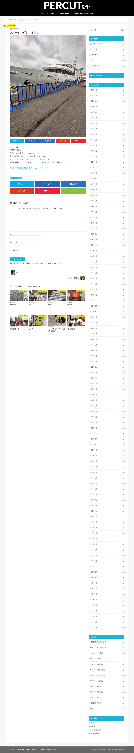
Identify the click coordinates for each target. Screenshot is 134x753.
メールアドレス (15, 242)
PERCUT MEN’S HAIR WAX (84, 13)
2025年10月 (94, 112)
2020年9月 (93, 450)
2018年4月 (93, 611)
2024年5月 (93, 206)
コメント (12, 212)
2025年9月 (93, 118)
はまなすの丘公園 (96, 44)
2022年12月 (94, 300)
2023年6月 (93, 267)
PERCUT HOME (65, 13)
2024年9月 (93, 184)
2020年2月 (93, 489)
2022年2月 (93, 356)
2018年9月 (93, 583)
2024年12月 (94, 167)
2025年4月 (93, 145)
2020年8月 (93, 455)
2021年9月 (93, 383)
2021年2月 (93, 422)
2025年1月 (93, 162)
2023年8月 (93, 256)
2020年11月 (94, 439)
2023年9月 (93, 250)
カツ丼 (92, 55)
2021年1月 (93, 428)
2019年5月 (93, 539)
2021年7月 (93, 395)
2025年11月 (94, 106)
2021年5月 (93, 406)
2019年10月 (94, 511)
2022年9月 (93, 317)
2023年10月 (94, 245)
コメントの (95, 730)
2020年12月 (94, 433)
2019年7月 (93, 528)
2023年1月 (93, 295)
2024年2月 (93, 223)
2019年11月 (94, 505)
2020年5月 (93, 472)
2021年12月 (94, 367)
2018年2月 (93, 622)
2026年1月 (93, 95)
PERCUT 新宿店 (16, 178)
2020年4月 (93, 478)
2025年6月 (93, 134)
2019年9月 (93, 516)
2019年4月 (93, 544)
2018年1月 (93, 627)
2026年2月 (93, 90)
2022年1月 (93, 361)
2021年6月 (93, 400)
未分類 (92, 708)
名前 (12, 234)
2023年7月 (93, 262)
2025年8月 (93, 123)
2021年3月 (93, 417)
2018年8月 (93, 588)
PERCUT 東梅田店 (96, 692)
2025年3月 (93, 151)
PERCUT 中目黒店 (96, 653)
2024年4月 (93, 212)
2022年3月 (93, 350)
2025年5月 (93, 140)
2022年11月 (94, 306)
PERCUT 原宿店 (95, 659)
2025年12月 (94, 101)
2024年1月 (93, 228)
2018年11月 (94, 572)
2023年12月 (94, 234)
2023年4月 (93, 278)
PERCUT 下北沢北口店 (98, 642)
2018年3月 (93, 616)
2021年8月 (93, 389)
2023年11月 (94, 239)
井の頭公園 (93, 49)
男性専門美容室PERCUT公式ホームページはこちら (29, 168)
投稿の (93, 726)
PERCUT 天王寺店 (96, 681)
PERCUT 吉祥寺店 (96, 664)
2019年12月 (94, 500)
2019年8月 (93, 522)
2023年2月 (93, 289)
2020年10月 (94, 444)
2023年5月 (93, 273)
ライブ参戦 (93, 66)
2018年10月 (94, 577)
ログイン (92, 723)
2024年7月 (93, 195)
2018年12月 (94, 566)
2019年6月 (93, 533)
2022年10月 (94, 311)
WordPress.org (94, 733)
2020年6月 (93, 467)
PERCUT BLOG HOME (48, 13)
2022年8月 (93, 323)
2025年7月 (93, 129)
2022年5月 (93, 339)
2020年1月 (93, 494)
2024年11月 (94, 173)
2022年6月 (93, 334)
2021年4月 (93, 411)
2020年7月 (93, 461)
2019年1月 (93, 561)
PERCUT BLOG (106, 749)
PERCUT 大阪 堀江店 (97, 675)
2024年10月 (94, 178)
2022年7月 (93, 328)
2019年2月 (93, 555)
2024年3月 (93, 217)
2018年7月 (93, 594)
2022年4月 (93, 345)
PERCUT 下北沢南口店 (98, 647)
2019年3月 (93, 550)
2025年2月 (93, 156)
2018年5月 (93, 605)
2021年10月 (94, 378)
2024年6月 (93, 201)
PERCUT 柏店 (95, 697)
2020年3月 (93, 483)
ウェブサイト (14, 250)
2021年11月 (94, 372)
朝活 (91, 60)
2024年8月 (93, 190)
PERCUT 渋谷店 (95, 703)
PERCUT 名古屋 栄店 (97, 670)
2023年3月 (93, 284)
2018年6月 (93, 599)
